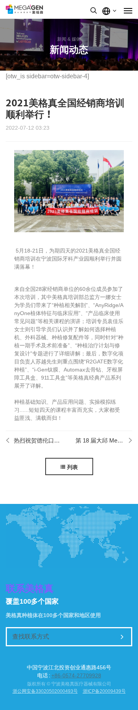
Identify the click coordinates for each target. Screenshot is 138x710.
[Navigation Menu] (128, 10)
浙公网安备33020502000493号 (45, 691)
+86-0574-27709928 (76, 675)
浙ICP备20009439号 (104, 691)
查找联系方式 (30, 636)
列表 (72, 467)
